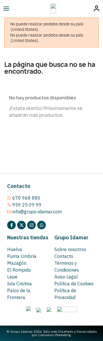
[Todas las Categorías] (19, 8)
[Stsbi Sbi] (11, 225)
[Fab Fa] (41, 225)
